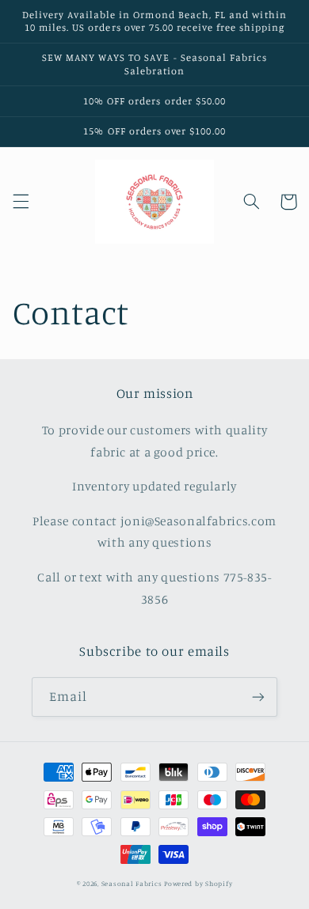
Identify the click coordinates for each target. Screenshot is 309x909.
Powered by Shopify (198, 883)
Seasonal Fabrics (131, 883)
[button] (20, 202)
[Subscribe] (258, 696)
